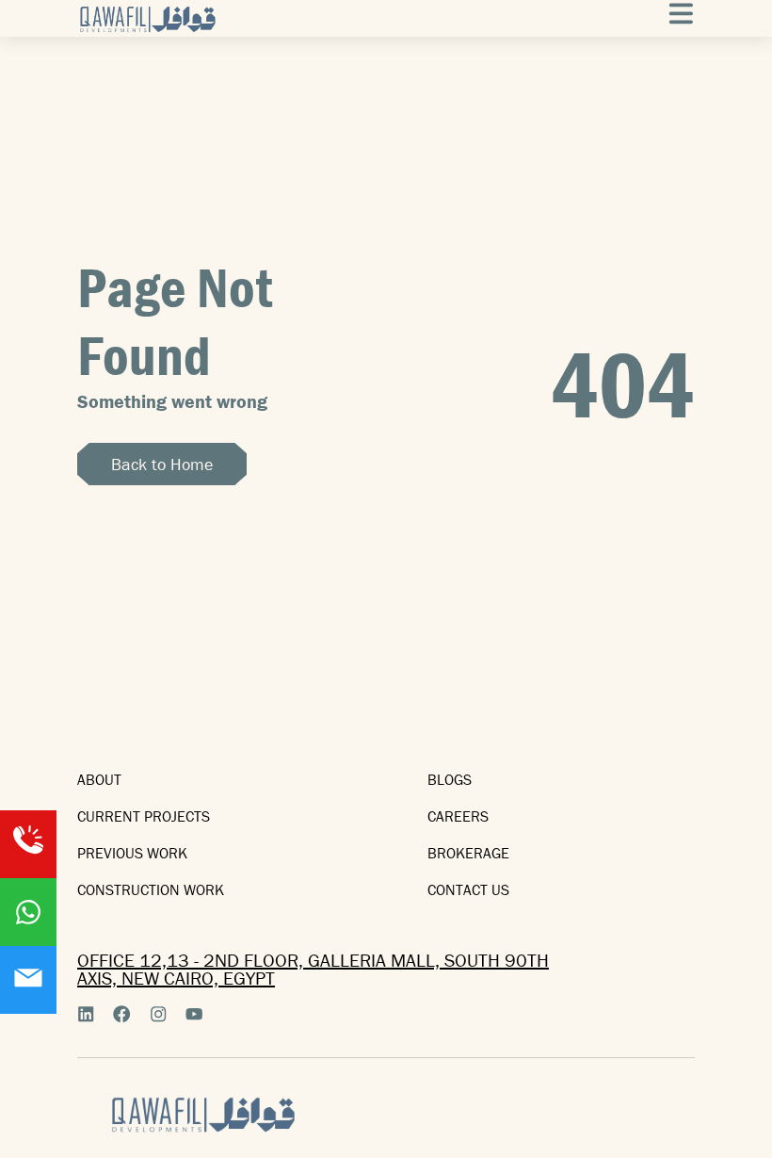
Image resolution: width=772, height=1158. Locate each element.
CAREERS (458, 816)
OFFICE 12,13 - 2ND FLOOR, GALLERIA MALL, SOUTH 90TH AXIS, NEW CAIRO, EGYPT (313, 968)
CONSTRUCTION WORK (150, 889)
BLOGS (449, 779)
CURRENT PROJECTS (143, 816)
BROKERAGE (468, 852)
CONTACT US (468, 889)
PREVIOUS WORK (132, 852)
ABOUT (99, 779)
